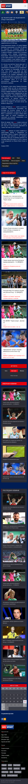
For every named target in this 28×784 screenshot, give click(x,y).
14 (21, 698)
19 (14, 701)
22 (25, 701)
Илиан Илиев (5, 160)
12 (14, 698)
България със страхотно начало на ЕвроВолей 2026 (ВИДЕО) (12, 441)
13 (17, 698)
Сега (6, 370)
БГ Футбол (22, 22)
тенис (23, 768)
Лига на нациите (15, 160)
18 (10, 701)
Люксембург (5, 166)
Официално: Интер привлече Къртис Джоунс (13, 622)
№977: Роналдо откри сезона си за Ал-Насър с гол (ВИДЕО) (13, 641)
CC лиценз (11, 782)
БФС (13, 158)
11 (10, 698)
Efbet (23, 160)
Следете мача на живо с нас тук (11, 326)
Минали (22, 370)
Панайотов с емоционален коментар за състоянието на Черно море (13, 527)
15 (25, 698)
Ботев (3, 775)
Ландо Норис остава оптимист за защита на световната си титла (14, 660)
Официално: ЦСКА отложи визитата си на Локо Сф (13, 477)
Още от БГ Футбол (9, 173)
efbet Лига (5, 772)
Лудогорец (17, 765)
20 (17, 701)
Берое (10, 768)
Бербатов (16, 768)
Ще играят (14, 370)
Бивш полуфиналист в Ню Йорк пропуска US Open (12, 679)
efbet (14, 106)
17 (6, 701)
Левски (4, 765)
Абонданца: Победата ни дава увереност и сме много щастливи (14, 603)
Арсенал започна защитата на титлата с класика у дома (13, 422)
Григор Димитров (12, 775)
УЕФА (18, 158)
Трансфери (18, 772)
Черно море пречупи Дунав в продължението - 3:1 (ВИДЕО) (11, 403)
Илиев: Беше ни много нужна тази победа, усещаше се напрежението (12, 546)
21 (21, 701)
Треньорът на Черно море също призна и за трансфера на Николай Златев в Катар (13, 237)
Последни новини (11, 490)
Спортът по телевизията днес (11, 459)
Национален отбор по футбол (9, 163)
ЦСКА (9, 765)
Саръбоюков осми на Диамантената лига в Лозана (13, 565)
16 (3, 701)
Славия (4, 768)
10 (6, 698)
